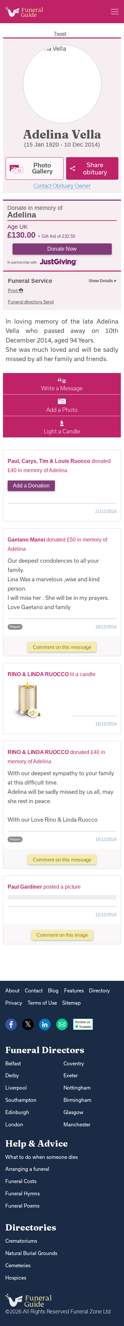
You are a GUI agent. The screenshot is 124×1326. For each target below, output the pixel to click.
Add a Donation (31, 485)
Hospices (15, 1278)
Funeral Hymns (22, 1193)
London (14, 1124)
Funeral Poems (22, 1206)
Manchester (76, 1124)
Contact (34, 990)
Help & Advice (36, 1143)
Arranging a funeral (27, 1169)
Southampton (20, 1100)
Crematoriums (21, 1241)
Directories (30, 1227)
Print (13, 290)
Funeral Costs (20, 1181)
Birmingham (77, 1100)
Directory (99, 990)
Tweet (60, 33)
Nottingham (77, 1088)
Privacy (13, 1003)
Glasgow (73, 1112)
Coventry (73, 1063)
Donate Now (62, 249)
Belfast (13, 1063)
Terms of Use (42, 1003)
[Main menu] (115, 11)
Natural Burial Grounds (31, 1253)
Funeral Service (30, 281)
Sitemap (71, 1003)
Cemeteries (17, 1265)
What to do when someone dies (41, 1157)
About (12, 990)
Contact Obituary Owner (62, 186)
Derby (12, 1075)
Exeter (70, 1075)
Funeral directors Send (31, 301)
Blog (53, 990)
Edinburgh (17, 1112)
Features (74, 990)
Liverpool (16, 1088)
